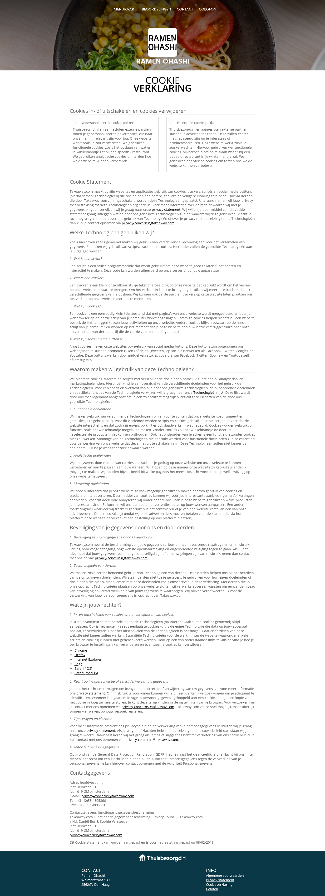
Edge (78, 664)
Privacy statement (220, 880)
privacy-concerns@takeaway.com (148, 223)
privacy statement (166, 209)
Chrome (80, 650)
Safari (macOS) (86, 673)
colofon (207, 9)
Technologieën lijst (208, 392)
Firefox (79, 655)
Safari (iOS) (83, 668)
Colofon (212, 889)
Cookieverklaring (219, 884)
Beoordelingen (156, 9)
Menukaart (125, 9)
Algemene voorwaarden (225, 875)
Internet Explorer (88, 659)
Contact (185, 9)
